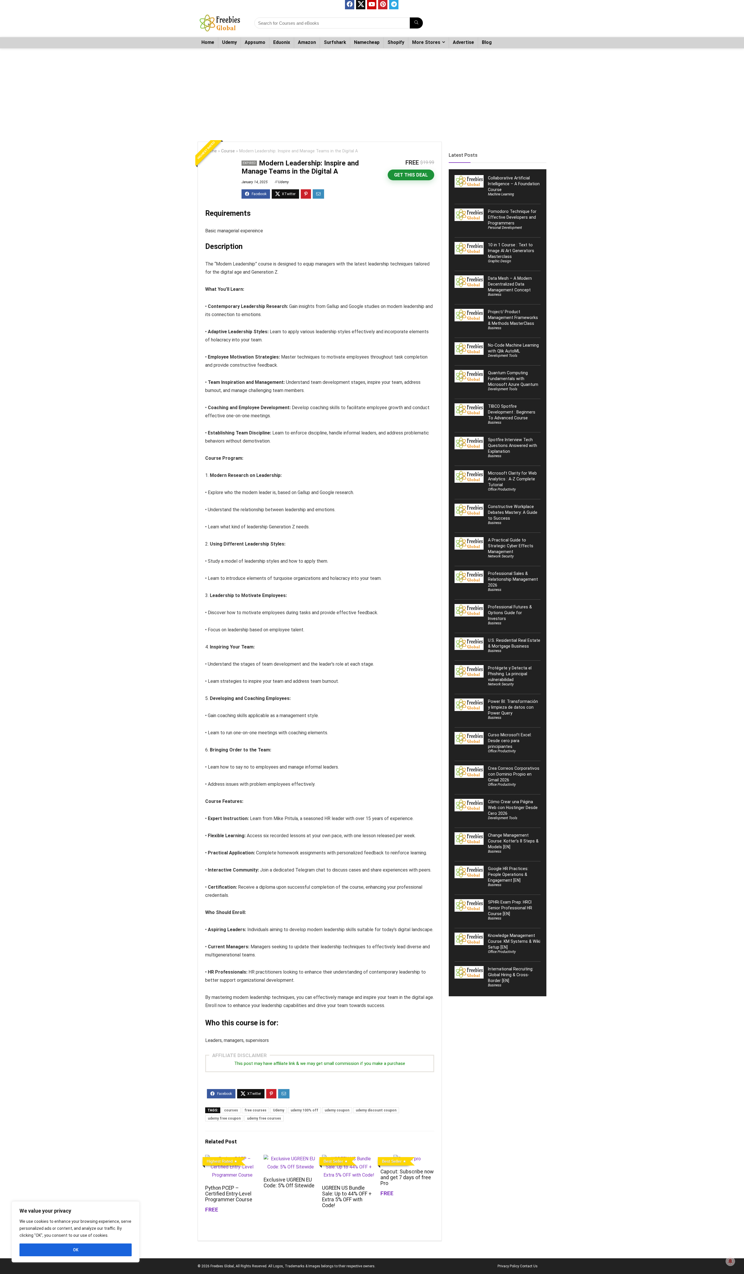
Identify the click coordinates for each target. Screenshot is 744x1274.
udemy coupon (337, 1110)
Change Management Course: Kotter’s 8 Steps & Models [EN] (513, 841)
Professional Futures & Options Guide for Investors (510, 613)
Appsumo (255, 42)
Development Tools (502, 356)
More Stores (426, 42)
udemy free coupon (224, 1118)
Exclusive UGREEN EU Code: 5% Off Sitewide (289, 1183)
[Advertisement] (372, 92)
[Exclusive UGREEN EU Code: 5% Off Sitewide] (290, 1158)
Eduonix (281, 42)
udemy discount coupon (376, 1110)
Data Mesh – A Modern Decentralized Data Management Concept (510, 284)
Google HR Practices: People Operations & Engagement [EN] (508, 874)
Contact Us (529, 1266)
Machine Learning (501, 194)
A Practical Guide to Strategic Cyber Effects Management (510, 546)
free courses (255, 1110)
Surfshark (335, 42)
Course (228, 151)
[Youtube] (371, 4)
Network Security (501, 556)
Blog (487, 42)
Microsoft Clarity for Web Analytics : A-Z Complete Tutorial (512, 479)
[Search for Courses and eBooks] (416, 22)
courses (231, 1110)
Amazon (307, 42)
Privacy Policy (508, 1266)
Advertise (463, 42)
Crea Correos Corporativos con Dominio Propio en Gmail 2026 (513, 774)
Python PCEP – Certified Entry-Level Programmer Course (228, 1193)
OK (75, 1250)
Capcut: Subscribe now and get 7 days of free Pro (407, 1177)
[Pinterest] (382, 4)
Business (494, 295)
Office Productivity (502, 489)
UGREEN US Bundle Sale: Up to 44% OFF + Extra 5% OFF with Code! (347, 1196)
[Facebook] (349, 4)
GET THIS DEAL (411, 175)
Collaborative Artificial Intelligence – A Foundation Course (514, 184)
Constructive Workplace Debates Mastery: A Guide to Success (512, 512)
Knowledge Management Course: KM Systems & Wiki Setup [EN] (514, 941)
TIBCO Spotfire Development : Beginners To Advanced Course (511, 412)
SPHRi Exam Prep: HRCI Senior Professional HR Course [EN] (510, 908)
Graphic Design (499, 261)
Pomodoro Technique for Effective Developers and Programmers (512, 217)
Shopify (395, 42)
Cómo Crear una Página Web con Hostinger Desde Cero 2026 (513, 807)
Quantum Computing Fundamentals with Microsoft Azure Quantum (513, 378)
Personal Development (505, 228)
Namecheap (367, 42)
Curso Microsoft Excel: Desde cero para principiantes (510, 741)
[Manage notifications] (730, 1261)
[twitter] (360, 4)
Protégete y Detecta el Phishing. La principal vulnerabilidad (510, 674)
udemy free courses (264, 1118)
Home (207, 42)
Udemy (229, 42)
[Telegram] (393, 4)
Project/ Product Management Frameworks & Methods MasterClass (513, 317)
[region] (76, 1231)
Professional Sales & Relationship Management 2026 (513, 579)
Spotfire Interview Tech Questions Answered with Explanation (512, 445)
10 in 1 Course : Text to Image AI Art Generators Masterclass (511, 251)
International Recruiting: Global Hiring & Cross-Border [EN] (510, 975)
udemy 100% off (304, 1110)
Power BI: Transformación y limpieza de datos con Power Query (513, 707)
